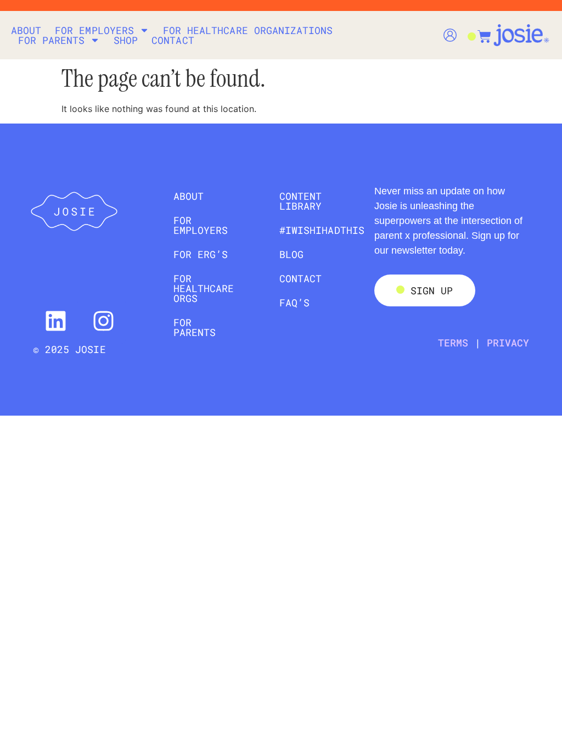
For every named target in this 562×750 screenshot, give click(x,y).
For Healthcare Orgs (203, 288)
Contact (172, 40)
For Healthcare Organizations (248, 30)
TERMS (453, 342)
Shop (126, 40)
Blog (291, 254)
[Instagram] (103, 321)
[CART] (479, 30)
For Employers (94, 30)
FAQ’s (294, 302)
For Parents (51, 40)
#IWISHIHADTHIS (315, 230)
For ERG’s (200, 254)
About (26, 30)
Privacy (508, 342)
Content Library (300, 200)
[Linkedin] (55, 321)
